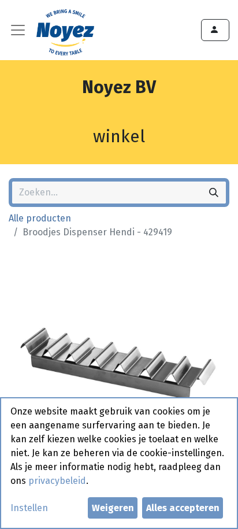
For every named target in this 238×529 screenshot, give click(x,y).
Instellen (29, 507)
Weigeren (113, 507)
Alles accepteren (183, 507)
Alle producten (40, 218)
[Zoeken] (214, 193)
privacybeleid (57, 480)
